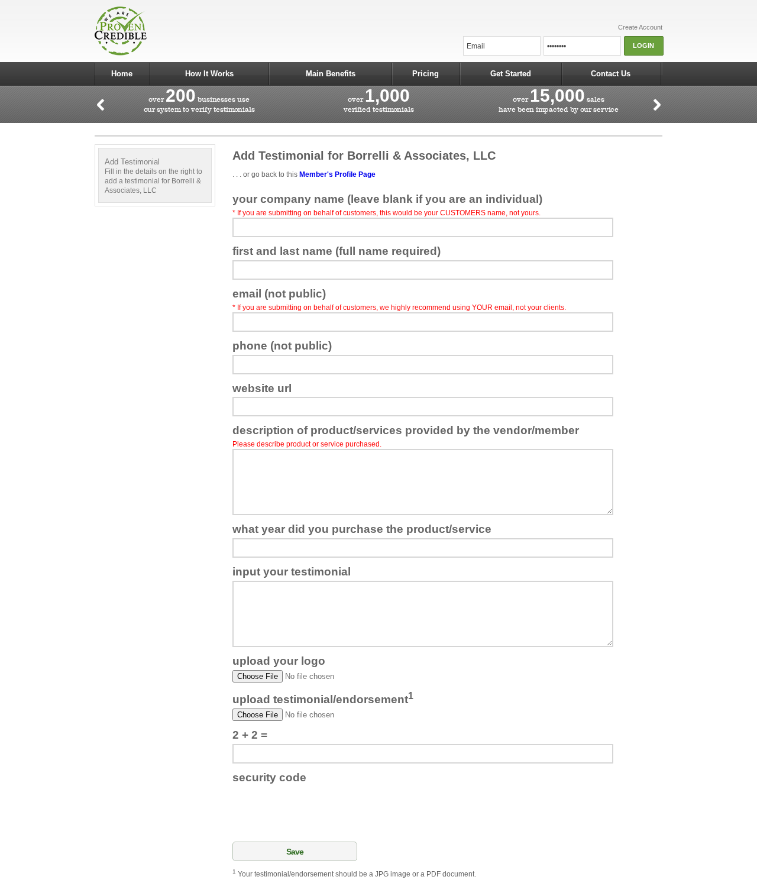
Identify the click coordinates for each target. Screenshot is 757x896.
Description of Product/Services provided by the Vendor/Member (405, 430)
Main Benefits (330, 73)
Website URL (262, 388)
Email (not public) (279, 293)
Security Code (269, 777)
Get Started (510, 73)
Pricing (425, 73)
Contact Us (610, 73)
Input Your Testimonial (291, 571)
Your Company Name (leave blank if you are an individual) (387, 199)
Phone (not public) (282, 345)
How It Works (209, 73)
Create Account (640, 27)
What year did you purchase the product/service (361, 529)
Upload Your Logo (278, 661)
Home (121, 73)
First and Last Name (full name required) (336, 251)
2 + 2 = (249, 735)
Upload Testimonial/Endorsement (322, 698)
